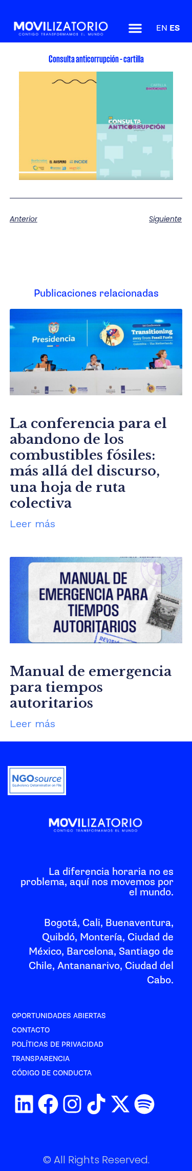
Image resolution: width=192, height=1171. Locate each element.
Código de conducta (52, 1073)
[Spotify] (144, 1104)
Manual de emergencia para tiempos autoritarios (91, 687)
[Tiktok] (96, 1104)
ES (174, 28)
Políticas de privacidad (57, 1044)
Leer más (32, 523)
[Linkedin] (24, 1104)
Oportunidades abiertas (59, 1015)
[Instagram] (72, 1104)
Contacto (31, 1030)
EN (161, 28)
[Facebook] (48, 1104)
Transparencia (41, 1058)
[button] (135, 28)
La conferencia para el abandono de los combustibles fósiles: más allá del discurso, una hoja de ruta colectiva (88, 463)
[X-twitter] (120, 1104)
